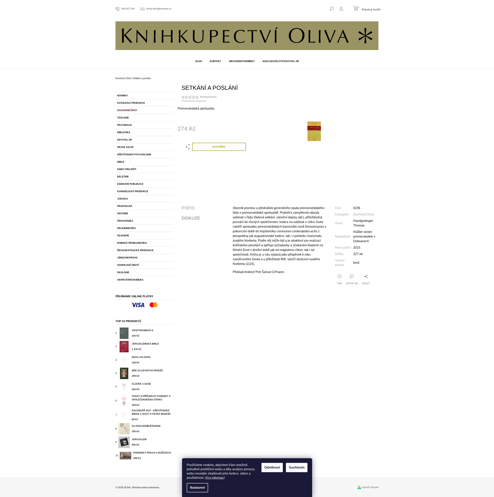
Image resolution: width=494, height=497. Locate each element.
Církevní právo (127, 257)
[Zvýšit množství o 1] (189, 145)
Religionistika (126, 228)
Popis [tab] (188, 208)
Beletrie (123, 176)
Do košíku (219, 146)
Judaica (122, 198)
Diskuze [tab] (190, 218)
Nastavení (197, 487)
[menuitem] (198, 61)
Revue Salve (125, 147)
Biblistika (123, 132)
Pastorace (124, 125)
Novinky (122, 95)
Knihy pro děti (126, 169)
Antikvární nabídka (130, 279)
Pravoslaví (124, 206)
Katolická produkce (131, 103)
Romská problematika (132, 243)
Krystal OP (124, 139)
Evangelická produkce (132, 191)
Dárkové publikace (130, 184)
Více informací (215, 477)
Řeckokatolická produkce (135, 250)
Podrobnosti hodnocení (193, 101)
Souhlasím (297, 467)
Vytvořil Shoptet (370, 487)
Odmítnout (272, 467)
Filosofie (123, 235)
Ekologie (123, 272)
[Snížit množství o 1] (189, 149)
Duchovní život (127, 110)
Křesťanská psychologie (134, 154)
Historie (122, 213)
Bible (120, 162)
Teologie (123, 117)
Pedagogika (125, 221)
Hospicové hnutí (128, 265)
